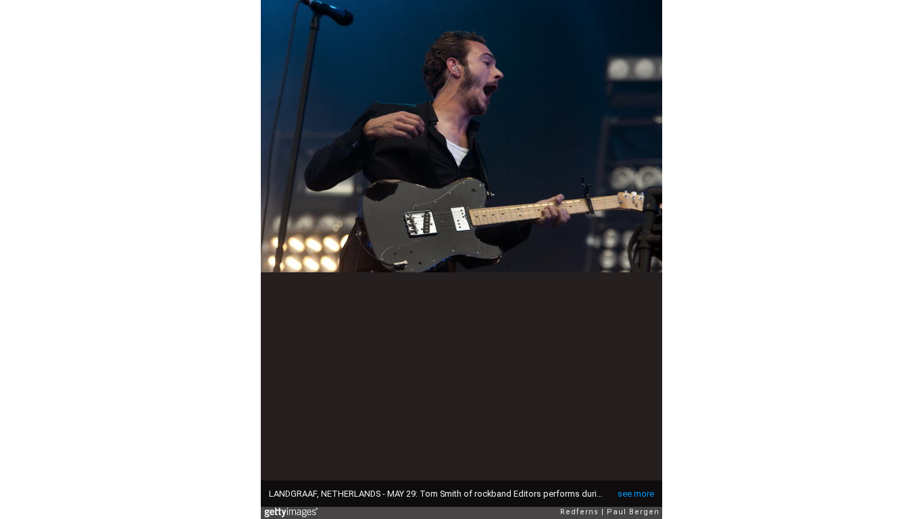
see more (636, 494)
